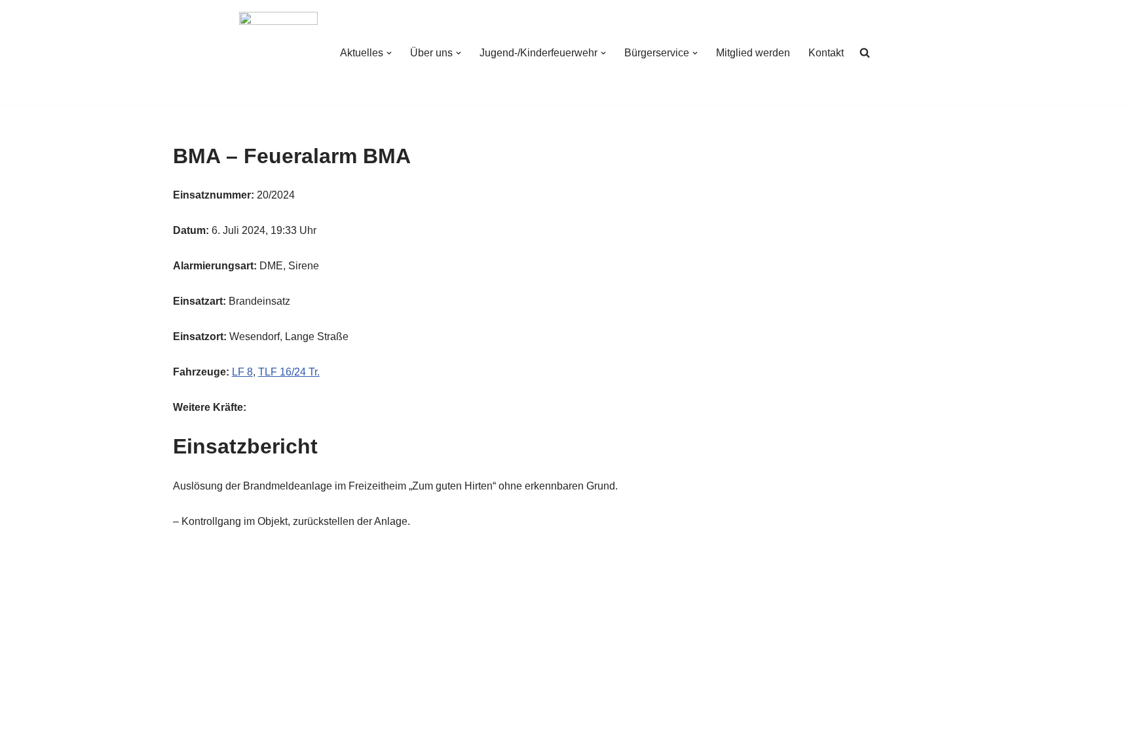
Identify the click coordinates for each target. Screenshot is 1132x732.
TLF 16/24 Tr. (289, 371)
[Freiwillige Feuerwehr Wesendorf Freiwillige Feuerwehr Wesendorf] (278, 53)
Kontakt (826, 52)
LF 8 (242, 371)
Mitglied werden (753, 52)
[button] (389, 53)
